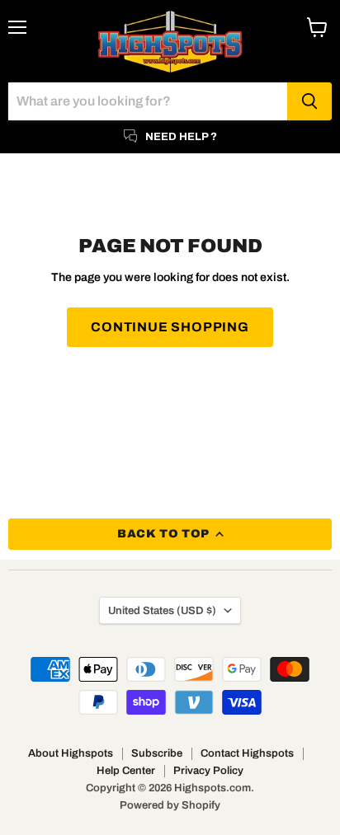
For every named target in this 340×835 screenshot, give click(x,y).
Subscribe (156, 753)
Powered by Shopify (170, 805)
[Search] (309, 101)
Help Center (126, 770)
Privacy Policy (208, 770)
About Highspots (70, 753)
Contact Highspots (247, 753)
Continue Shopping (170, 327)
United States (162, 610)
